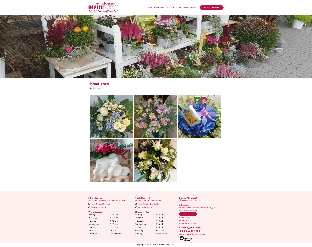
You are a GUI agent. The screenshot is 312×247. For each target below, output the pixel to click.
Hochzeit (170, 7)
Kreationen (159, 7)
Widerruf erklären (188, 214)
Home (149, 7)
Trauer (178, 7)
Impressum (184, 220)
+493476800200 (145, 207)
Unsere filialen (189, 7)
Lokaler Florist (151, 245)
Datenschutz (185, 217)
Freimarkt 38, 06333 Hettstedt (148, 200)
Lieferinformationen (188, 223)
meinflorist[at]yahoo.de (102, 204)
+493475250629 (99, 207)
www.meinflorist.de (191, 200)
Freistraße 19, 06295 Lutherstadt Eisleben (106, 200)
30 (192, 234)
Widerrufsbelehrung (188, 210)
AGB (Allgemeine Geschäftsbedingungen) (197, 207)
